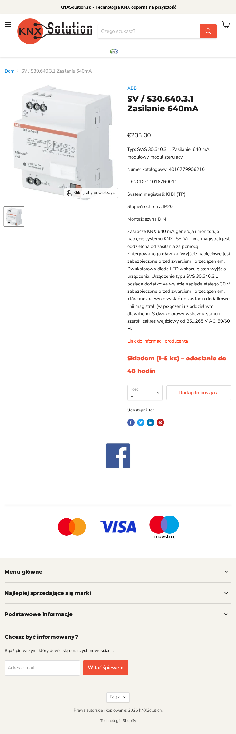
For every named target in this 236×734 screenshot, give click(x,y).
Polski (115, 697)
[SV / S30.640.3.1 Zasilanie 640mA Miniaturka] (14, 216)
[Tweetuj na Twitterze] (140, 422)
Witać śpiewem (106, 667)
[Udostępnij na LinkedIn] (150, 422)
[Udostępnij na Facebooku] (131, 422)
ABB (132, 88)
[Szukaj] (208, 31)
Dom (9, 71)
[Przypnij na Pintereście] (160, 422)
